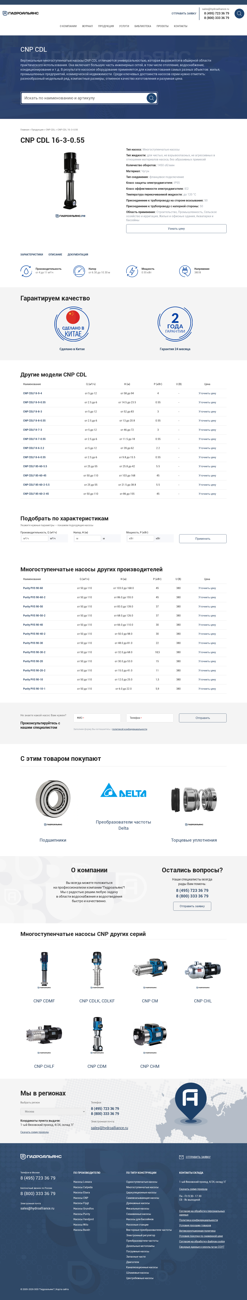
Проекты (163, 26)
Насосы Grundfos (83, 1208)
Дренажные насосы (138, 1203)
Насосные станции (137, 1224)
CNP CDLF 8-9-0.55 (34, 402)
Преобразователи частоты (142, 1240)
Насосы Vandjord (83, 1219)
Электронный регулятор (140, 1235)
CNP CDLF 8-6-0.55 (34, 457)
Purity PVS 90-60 (33, 588)
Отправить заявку (184, 13)
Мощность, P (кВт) (137, 532)
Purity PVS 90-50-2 (34, 615)
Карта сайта (62, 1289)
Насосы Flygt (81, 1203)
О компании (68, 26)
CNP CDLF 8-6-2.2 (33, 448)
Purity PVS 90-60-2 (34, 597)
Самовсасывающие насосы (142, 1197)
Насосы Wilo (80, 1224)
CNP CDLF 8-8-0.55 (34, 420)
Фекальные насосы (137, 1208)
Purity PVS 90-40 (33, 624)
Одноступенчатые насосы (141, 1181)
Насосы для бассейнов (140, 1219)
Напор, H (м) (80, 532)
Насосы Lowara (82, 1181)
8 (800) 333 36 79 (216, 18)
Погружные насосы (137, 1251)
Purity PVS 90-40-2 (34, 633)
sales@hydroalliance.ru (215, 9)
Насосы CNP (80, 1197)
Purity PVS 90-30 (33, 643)
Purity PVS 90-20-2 (34, 670)
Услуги (124, 26)
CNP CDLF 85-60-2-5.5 (36, 484)
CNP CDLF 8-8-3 (32, 411)
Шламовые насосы (137, 1272)
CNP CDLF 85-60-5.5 (35, 466)
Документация (78, 254)
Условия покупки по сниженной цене (201, 1236)
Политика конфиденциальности (198, 1220)
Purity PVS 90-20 (33, 661)
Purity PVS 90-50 (33, 606)
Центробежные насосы (140, 1278)
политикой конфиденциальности (129, 729)
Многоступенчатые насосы (142, 1187)
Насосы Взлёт (81, 1229)
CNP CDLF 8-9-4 (32, 393)
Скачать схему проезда (34, 1132)
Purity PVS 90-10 (33, 679)
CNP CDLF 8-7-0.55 (34, 439)
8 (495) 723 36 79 (216, 13)
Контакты (180, 26)
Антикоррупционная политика (197, 1230)
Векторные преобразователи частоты (149, 1229)
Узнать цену (176, 228)
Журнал (87, 26)
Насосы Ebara (81, 1192)
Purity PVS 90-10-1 (34, 688)
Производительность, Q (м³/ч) (38, 532)
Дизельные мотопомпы (140, 1246)
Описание (55, 254)
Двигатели (132, 1262)
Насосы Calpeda (83, 1187)
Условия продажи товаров (195, 1225)
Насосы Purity (81, 1214)
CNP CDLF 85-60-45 (34, 475)
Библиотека (143, 26)
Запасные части (136, 1256)
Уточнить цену (207, 393)
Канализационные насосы (142, 1267)
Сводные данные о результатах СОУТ (201, 1246)
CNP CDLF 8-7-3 (32, 429)
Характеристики (31, 254)
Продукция (106, 26)
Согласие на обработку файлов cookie (202, 1241)
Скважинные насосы (138, 1214)
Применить (202, 538)
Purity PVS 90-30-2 (34, 652)
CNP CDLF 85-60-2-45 (36, 493)
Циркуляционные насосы (141, 1192)
